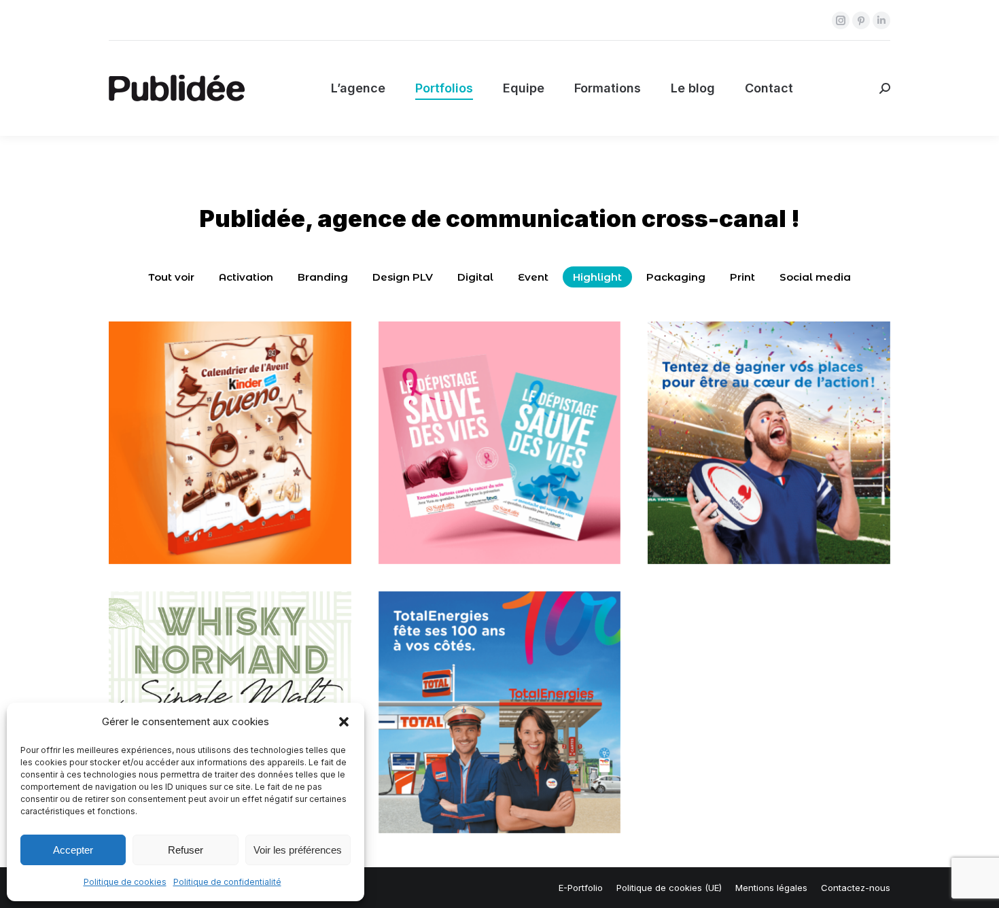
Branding (323, 276)
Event (533, 276)
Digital (475, 276)
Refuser (185, 850)
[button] (344, 722)
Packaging (675, 276)
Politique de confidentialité (227, 882)
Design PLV (402, 276)
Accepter (73, 850)
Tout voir (171, 276)
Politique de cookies (125, 882)
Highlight (597, 276)
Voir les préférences (297, 850)
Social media (815, 276)
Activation (246, 276)
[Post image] (230, 442)
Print (742, 276)
